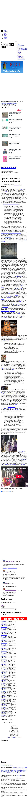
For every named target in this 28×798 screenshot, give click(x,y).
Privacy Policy (21, 59)
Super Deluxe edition (17, 288)
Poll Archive (21, 56)
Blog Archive (21, 45)
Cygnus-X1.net (4, 307)
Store (5, 35)
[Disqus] (14, 538)
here (9, 293)
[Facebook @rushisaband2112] (7, 45)
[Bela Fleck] (4, 389)
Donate (5, 38)
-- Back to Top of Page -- (6, 765)
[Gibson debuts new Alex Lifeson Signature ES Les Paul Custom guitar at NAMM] (9, 451)
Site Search (20, 57)
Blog (5, 30)
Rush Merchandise (22, 49)
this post (10, 430)
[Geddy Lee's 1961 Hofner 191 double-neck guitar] (9, 335)
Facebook (15, 767)
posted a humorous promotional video (9, 393)
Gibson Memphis (21, 451)
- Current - (13, 737)
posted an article (11, 407)
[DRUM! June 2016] (3, 361)
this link (7, 271)
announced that (4, 192)
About (19, 55)
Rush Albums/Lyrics (22, 48)
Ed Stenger (19, 775)
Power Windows (16, 304)
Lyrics (5, 34)
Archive (5, 31)
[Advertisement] (14, 14)
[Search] (2, 45)
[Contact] (7, 48)
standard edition (18, 276)
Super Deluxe (4, 317)
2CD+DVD (19, 316)
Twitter (19, 767)
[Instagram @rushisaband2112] (10, 45)
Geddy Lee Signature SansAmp (8, 464)
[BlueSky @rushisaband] (12, 45)
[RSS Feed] (4, 45)
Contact (5, 37)
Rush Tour (20, 47)
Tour (5, 33)
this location (8, 237)
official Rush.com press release (8, 311)
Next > (19, 737)
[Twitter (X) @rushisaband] (2, 48)
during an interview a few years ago (11, 204)
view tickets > (4, 621)
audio (16, 295)
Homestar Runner (8, 408)
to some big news (20, 189)
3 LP (23, 316)
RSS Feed (24, 767)
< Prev (8, 737)
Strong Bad (17, 409)
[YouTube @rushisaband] (4, 48)
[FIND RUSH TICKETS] (12, 72)
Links (19, 53)
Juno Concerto (4, 392)
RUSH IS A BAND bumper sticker (9, 103)
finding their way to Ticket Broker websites (11, 233)
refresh (2, 605)
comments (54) (17, 185)
